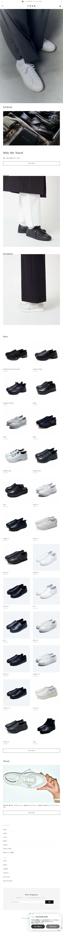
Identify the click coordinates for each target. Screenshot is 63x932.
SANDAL (5, 844)
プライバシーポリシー (26, 918)
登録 (49, 902)
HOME (5, 860)
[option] (31, 56)
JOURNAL (5, 868)
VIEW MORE (31, 163)
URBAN (5, 841)
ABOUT (5, 864)
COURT (5, 837)
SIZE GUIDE (6, 876)
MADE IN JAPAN (7, 880)
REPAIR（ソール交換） (9, 852)
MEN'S (5, 829)
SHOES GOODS (7, 848)
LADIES (5, 833)
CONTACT (6, 872)
